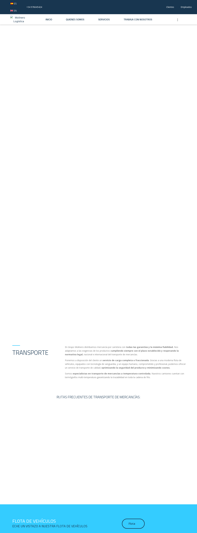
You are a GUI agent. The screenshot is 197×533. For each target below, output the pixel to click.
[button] (133, 524)
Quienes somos (75, 19)
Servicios (104, 19)
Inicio (49, 19)
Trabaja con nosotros (138, 19)
